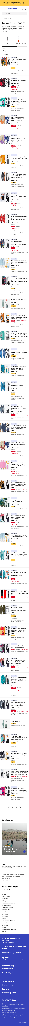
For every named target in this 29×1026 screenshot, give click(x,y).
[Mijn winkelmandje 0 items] (25, 9)
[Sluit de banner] (26, 3)
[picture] (5, 61)
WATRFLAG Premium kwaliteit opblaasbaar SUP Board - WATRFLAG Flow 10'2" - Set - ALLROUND (19, 386)
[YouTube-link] (6, 973)
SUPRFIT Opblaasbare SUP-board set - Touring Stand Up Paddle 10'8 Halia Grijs (19, 704)
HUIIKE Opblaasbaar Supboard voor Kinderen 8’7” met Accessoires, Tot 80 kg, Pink (19, 464)
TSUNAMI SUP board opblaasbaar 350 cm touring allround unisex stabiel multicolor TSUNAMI (18, 409)
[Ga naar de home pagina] (12, 8)
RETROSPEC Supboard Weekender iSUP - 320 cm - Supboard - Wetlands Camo (18, 609)
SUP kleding (5, 916)
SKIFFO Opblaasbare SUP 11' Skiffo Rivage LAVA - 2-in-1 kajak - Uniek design (18, 444)
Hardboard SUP (6, 889)
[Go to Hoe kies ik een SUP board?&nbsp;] (24, 851)
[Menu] (3, 9)
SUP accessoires (6, 905)
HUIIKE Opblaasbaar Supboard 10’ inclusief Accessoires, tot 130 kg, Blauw (19, 262)
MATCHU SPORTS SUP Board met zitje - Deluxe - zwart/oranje (18, 61)
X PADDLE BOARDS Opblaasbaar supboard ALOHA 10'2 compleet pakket (19, 737)
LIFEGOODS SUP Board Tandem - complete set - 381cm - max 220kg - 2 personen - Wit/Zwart (19, 773)
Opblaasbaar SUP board (8, 903)
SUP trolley (5, 898)
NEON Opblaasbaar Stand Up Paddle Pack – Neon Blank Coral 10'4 (19, 593)
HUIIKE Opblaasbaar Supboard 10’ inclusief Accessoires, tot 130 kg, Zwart (19, 755)
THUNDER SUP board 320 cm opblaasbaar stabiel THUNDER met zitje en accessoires (19, 630)
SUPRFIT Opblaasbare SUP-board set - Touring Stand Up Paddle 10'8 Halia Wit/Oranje (19, 196)
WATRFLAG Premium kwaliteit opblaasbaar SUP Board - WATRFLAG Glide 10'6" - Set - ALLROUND (19, 680)
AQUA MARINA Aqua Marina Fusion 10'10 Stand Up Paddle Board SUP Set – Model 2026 (19, 158)
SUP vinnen (5, 914)
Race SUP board (7, 43)
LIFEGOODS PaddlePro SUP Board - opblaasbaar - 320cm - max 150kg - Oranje (19, 317)
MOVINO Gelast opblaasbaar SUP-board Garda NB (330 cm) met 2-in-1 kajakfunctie (19, 427)
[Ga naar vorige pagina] (8, 808)
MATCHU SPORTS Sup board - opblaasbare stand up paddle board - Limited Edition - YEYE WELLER (19, 281)
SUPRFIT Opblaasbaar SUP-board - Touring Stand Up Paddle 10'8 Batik (18, 517)
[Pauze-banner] (24, 3)
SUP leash (4, 923)
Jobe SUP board (6, 896)
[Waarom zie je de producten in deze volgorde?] (2, 54)
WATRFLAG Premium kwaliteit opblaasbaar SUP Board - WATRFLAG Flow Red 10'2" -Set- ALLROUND (19, 219)
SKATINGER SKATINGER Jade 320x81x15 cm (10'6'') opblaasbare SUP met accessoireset (19, 575)
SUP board (4, 894)
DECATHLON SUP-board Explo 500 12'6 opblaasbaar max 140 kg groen (19, 301)
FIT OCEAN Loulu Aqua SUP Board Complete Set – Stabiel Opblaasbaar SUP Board (19, 554)
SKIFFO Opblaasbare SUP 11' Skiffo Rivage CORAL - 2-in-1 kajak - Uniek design (18, 119)
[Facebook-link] (3, 973)
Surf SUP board (18, 43)
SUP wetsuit (5, 925)
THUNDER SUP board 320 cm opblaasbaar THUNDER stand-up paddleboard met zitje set (19, 790)
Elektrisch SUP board (7, 907)
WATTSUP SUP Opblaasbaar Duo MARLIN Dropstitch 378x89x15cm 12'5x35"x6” (18, 368)
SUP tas (4, 918)
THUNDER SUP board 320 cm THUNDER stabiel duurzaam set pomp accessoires (19, 82)
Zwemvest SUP (6, 909)
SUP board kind (6, 927)
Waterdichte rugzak (7, 931)
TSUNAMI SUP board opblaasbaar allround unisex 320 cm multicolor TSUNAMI (19, 243)
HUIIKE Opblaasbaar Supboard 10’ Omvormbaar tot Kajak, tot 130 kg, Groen (19, 501)
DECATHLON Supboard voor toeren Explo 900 (18, 720)
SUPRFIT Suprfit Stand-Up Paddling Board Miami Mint (18, 646)
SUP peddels (5, 892)
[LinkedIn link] (13, 973)
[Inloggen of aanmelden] (22, 9)
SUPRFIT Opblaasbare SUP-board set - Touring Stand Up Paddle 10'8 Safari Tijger (19, 484)
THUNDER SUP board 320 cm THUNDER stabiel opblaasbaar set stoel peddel (19, 101)
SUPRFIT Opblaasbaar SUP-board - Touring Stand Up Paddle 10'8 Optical (18, 662)
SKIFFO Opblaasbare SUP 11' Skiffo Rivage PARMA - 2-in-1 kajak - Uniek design (18, 138)
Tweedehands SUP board (8, 920)
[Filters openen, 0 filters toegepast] (4, 50)
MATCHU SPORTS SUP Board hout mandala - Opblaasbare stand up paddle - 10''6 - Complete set (19, 176)
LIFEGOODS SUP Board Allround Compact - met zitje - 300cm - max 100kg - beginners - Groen (19, 335)
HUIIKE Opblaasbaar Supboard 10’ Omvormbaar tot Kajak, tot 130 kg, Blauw (19, 536)
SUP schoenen (5, 912)
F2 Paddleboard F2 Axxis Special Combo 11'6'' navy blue (19, 351)
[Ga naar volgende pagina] (20, 808)
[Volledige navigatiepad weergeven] (2, 18)
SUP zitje (4, 900)
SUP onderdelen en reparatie (9, 929)
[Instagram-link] (9, 973)
